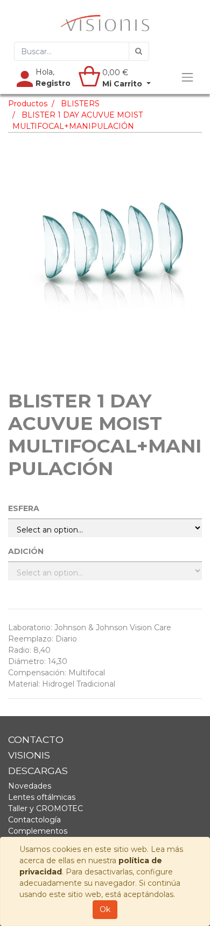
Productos (27, 103)
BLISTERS (80, 103)
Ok (105, 909)
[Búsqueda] (139, 51)
